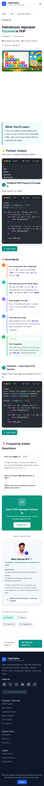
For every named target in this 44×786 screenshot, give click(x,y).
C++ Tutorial (6, 724)
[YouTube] (22, 684)
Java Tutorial (7, 720)
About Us (5, 739)
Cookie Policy (7, 762)
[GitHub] (34, 684)
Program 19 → (22, 525)
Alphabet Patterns (24, 14)
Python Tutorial (7, 716)
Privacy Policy (7, 754)
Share (23, 618)
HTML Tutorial (7, 704)
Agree (22, 782)
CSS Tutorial (6, 708)
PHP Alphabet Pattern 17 (9, 643)
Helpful (10, 618)
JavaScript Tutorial (9, 712)
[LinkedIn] (28, 684)
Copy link (10, 624)
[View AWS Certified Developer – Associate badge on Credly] (26, 553)
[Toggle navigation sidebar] (40, 3)
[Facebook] (4, 684)
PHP (11, 14)
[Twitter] (10, 684)
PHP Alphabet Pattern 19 (27, 643)
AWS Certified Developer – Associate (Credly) (23, 599)
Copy (37, 161)
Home (4, 14)
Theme (27, 161)
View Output (10, 249)
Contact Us (6, 743)
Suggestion (27, 624)
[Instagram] (16, 684)
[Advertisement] (22, 96)
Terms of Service (8, 758)
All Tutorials (6, 735)
